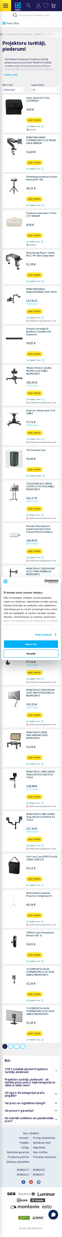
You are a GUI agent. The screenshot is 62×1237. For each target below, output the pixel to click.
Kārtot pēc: (8, 85)
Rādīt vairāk (11, 74)
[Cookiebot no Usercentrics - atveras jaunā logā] (44, 581)
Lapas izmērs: (38, 85)
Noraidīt (31, 653)
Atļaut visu (31, 644)
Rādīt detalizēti (43, 634)
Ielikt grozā (34, 120)
